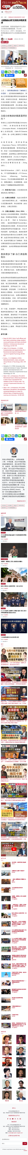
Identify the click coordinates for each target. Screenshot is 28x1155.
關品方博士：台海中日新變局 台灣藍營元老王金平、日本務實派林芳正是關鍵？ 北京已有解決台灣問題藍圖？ (13, 761)
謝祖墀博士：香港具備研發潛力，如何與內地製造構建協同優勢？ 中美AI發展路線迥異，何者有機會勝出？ (14, 839)
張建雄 (13, 999)
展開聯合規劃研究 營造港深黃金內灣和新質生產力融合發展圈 (19, 957)
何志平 (13, 889)
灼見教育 (3, 583)
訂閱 (25, 1143)
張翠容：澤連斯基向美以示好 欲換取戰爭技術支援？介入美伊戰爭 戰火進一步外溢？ (19, 1025)
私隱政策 (25, 1150)
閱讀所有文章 (21, 501)
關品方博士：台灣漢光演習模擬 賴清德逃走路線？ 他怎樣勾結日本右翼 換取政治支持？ (19, 948)
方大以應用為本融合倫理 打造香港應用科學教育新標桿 (7, 413)
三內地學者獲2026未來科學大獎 (10, 637)
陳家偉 (13, 882)
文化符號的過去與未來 (17, 887)
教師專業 (4, 47)
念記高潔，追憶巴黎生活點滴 (19, 862)
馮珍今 (13, 863)
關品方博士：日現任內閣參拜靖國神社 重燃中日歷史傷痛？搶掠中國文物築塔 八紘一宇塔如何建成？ (13, 703)
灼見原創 (4, 45)
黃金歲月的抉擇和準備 (17, 997)
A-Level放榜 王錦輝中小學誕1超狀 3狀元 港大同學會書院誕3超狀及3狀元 (19, 940)
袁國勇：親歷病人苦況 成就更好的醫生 (11, 561)
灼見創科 (3, 634)
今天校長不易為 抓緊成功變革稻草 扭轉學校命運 (21, 426)
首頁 (2, 17)
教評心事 (4, 42)
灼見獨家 (10, 45)
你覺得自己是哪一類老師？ (18, 870)
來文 (13, 983)
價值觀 (15, 45)
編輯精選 (14, 959)
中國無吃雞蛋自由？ (17, 1006)
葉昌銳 (13, 872)
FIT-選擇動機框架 (12, 47)
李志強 (13, 1016)
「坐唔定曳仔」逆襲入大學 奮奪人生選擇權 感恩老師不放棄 (19, 906)
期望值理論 (21, 45)
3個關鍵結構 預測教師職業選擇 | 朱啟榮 (16, 17)
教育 (5, 17)
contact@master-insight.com (15, 1132)
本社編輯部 (5, 539)
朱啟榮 (10, 39)
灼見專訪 (3, 532)
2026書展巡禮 (4, 559)
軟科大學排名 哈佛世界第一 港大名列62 (12, 586)
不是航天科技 (15, 1014)
